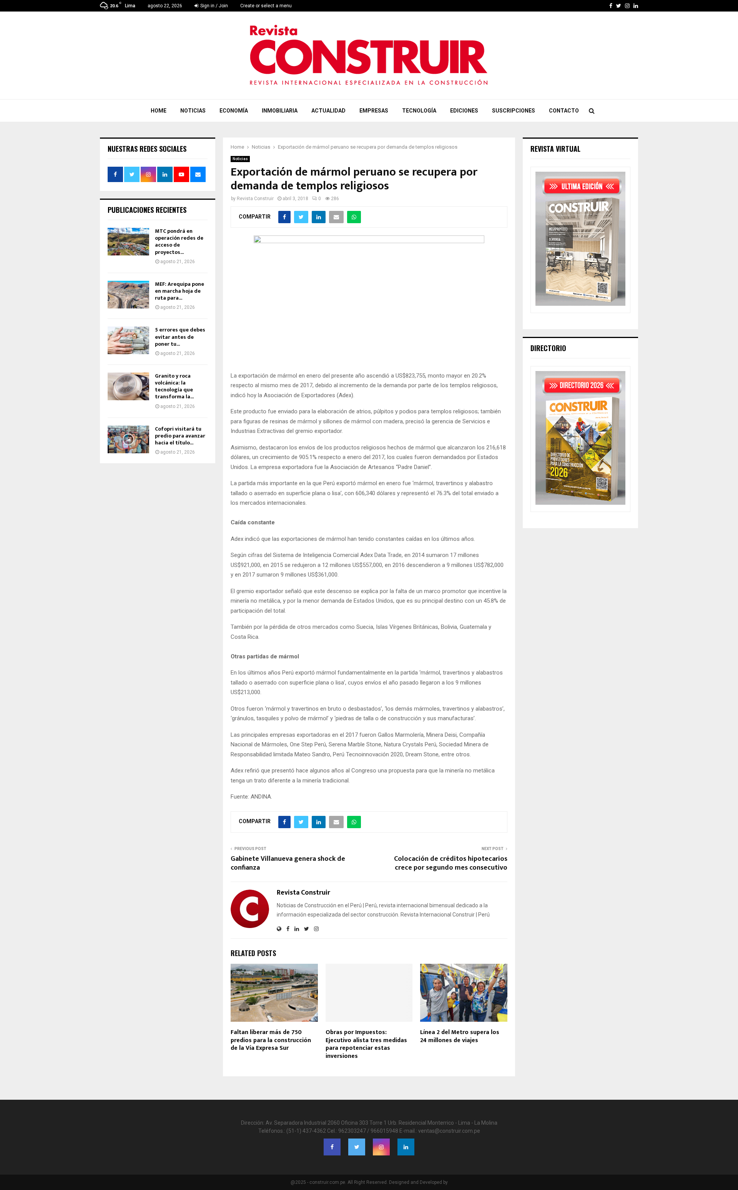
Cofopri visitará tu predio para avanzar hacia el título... (180, 435)
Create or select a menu (266, 5)
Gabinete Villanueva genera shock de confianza (288, 863)
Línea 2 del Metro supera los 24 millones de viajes (459, 1036)
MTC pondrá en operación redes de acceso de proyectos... (179, 242)
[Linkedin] (405, 1147)
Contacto (564, 111)
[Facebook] (332, 1147)
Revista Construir (255, 198)
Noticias (193, 111)
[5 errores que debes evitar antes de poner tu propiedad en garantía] (128, 340)
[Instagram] (381, 1147)
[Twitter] (356, 1147)
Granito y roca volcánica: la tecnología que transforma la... (174, 386)
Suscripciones (513, 111)
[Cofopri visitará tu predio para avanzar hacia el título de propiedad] (128, 439)
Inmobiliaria (280, 111)
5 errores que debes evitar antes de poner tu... (180, 336)
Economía (233, 111)
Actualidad (328, 111)
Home (158, 111)
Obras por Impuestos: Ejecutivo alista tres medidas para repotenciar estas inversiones (366, 1044)
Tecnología (419, 111)
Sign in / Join (213, 5)
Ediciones (464, 111)
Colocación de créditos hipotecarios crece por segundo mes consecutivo (450, 863)
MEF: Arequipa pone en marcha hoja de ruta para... (179, 291)
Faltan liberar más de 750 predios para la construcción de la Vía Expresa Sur (271, 1040)
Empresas (373, 111)
